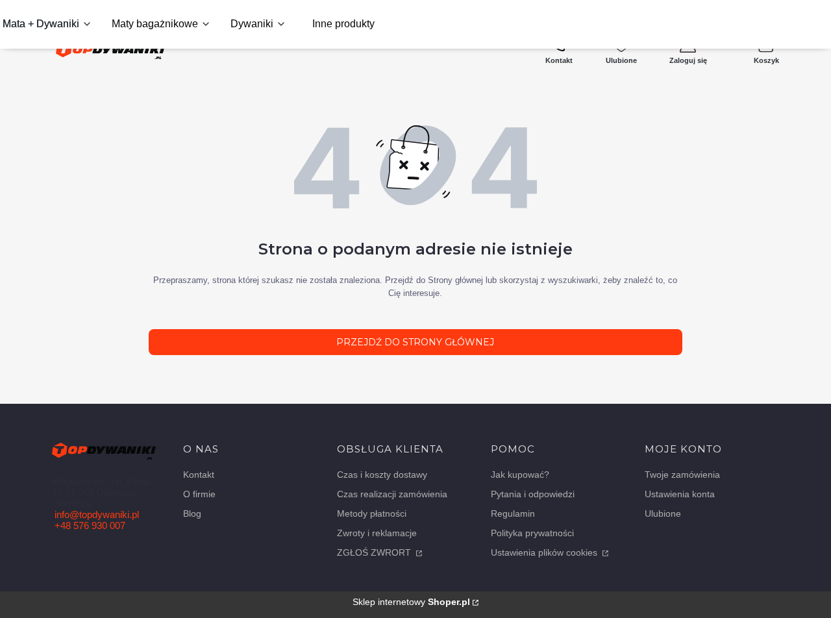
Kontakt (198, 474)
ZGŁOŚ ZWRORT (375, 552)
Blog (192, 513)
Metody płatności (371, 513)
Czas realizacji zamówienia (392, 494)
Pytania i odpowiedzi (533, 494)
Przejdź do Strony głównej (415, 342)
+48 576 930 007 (90, 525)
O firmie (199, 494)
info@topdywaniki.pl (97, 514)
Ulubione (663, 513)
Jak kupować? (520, 474)
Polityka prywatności (532, 533)
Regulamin (513, 513)
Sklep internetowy (411, 602)
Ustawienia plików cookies (545, 552)
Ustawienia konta (680, 494)
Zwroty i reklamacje (377, 533)
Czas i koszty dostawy (382, 474)
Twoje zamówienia (682, 474)
